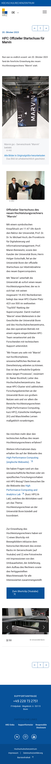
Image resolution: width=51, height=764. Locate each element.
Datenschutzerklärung (33, 753)
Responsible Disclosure (41, 726)
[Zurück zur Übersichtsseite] (40, 28)
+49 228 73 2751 (25, 701)
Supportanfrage (25, 696)
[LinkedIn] (17, 737)
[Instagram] (25, 737)
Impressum (13, 753)
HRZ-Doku (9, 725)
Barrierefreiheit (23, 757)
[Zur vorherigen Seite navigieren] (35, 28)
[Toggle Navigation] (45, 12)
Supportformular (25, 725)
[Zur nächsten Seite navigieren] (46, 28)
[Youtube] (34, 737)
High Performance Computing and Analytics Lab (21, 490)
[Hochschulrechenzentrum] (4, 12)
